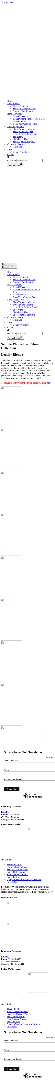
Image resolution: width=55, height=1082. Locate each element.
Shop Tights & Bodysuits (24, 141)
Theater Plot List (20, 106)
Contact (10, 154)
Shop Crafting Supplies (29, 134)
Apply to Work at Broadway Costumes (24, 879)
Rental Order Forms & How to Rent (29, 119)
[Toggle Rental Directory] (50, 285)
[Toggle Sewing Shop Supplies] (50, 305)
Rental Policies (19, 121)
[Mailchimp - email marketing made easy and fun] (32, 798)
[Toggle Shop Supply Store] (50, 300)
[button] (8, 158)
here (49, 383)
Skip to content (8, 2)
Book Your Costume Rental (25, 124)
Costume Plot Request (23, 111)
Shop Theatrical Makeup (24, 129)
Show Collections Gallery (24, 108)
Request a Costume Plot (17, 869)
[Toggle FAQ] (50, 322)
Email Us (5, 812)
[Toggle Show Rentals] (50, 275)
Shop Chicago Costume (17, 874)
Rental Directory (20, 116)
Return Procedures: (21, 152)
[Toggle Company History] (50, 317)
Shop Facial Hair (20, 139)
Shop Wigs (18, 136)
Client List (17, 147)
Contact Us (12, 882)
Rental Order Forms (16, 872)
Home (10, 101)
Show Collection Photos (17, 867)
